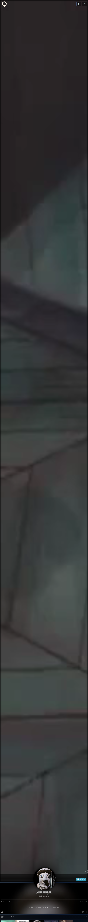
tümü (85, 917)
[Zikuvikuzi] (5, 4)
